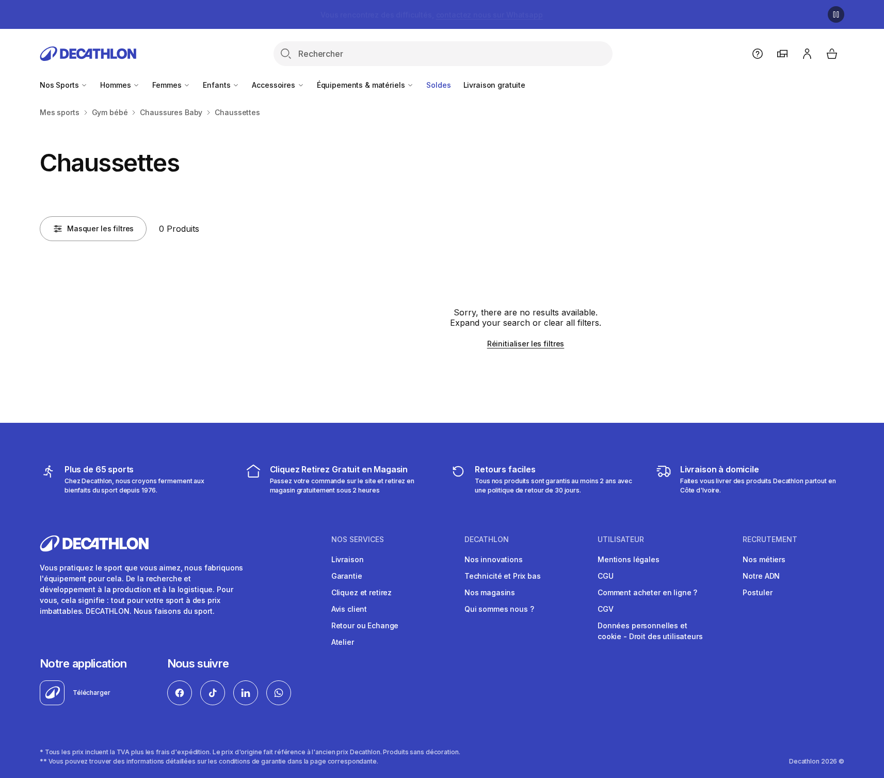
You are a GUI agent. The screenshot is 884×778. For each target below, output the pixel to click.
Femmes (167, 85)
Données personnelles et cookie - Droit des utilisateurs (650, 631)
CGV (606, 609)
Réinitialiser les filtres (526, 343)
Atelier (342, 642)
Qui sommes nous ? (499, 609)
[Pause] (836, 14)
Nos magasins (489, 592)
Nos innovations (493, 559)
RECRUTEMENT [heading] (770, 539)
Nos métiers (764, 559)
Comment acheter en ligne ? (647, 592)
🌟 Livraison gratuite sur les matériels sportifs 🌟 (431, 14)
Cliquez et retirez (361, 592)
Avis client (349, 609)
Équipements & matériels (362, 85)
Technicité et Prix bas (502, 575)
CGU (606, 575)
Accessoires (274, 85)
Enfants (217, 85)
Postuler (757, 592)
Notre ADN (761, 575)
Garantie (346, 575)
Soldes (438, 85)
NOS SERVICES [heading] (357, 539)
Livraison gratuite (494, 85)
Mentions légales (629, 559)
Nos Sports (60, 85)
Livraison (347, 559)
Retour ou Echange (365, 625)
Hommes (116, 85)
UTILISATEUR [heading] (621, 539)
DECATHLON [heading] (486, 539)
